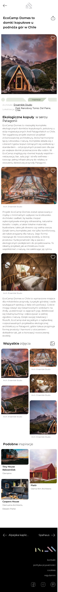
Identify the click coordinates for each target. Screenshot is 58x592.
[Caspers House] (14, 489)
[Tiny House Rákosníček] (14, 457)
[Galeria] (53, 89)
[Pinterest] (53, 584)
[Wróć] (4, 5)
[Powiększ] (29, 64)
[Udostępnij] (53, 18)
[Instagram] (43, 584)
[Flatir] (43, 466)
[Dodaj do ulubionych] (53, 38)
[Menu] (53, 5)
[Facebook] (33, 584)
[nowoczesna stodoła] (29, 5)
